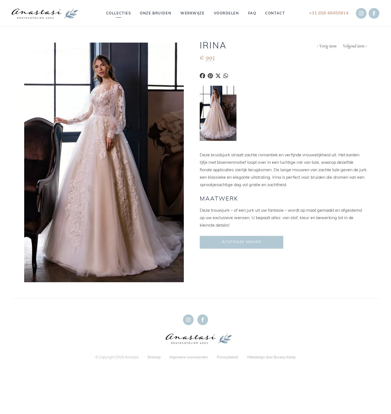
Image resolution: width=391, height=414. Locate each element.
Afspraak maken (241, 242)
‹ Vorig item (326, 46)
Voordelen (226, 13)
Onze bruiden (155, 13)
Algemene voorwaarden (188, 357)
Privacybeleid (227, 357)
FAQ (252, 13)
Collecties (118, 13)
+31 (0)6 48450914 (328, 13)
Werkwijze (192, 13)
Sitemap (154, 357)
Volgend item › (355, 46)
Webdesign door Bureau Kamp (271, 357)
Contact (275, 13)
